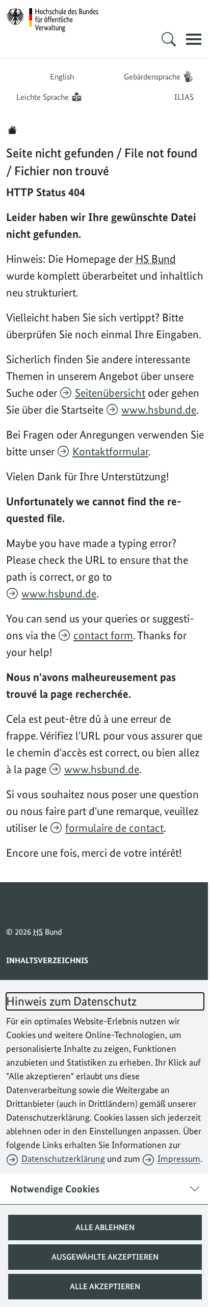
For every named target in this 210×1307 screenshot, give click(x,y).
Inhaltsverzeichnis (47, 960)
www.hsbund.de (158, 409)
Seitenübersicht (110, 392)
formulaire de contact (114, 827)
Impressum (179, 1158)
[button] (101, 1227)
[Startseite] (12, 130)
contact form (103, 635)
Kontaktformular (110, 451)
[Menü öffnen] (186, 39)
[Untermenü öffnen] (161, 39)
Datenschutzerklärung (63, 1158)
